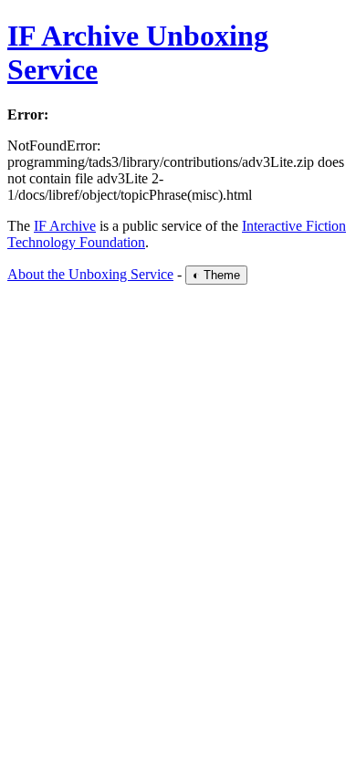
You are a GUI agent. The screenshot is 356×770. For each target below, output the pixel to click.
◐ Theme (216, 275)
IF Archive (65, 226)
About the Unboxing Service (90, 274)
